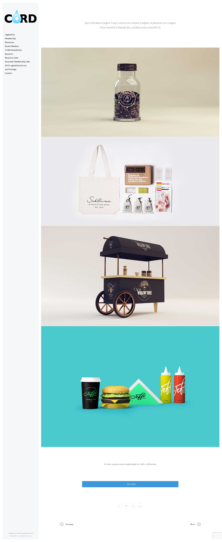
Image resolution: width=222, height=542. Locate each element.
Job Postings (10, 69)
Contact (8, 73)
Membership (10, 38)
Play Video (131, 484)
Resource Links (11, 58)
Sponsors (9, 54)
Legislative (10, 34)
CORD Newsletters (13, 50)
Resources (9, 42)
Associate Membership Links (17, 61)
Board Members (12, 46)
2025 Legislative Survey (16, 65)
